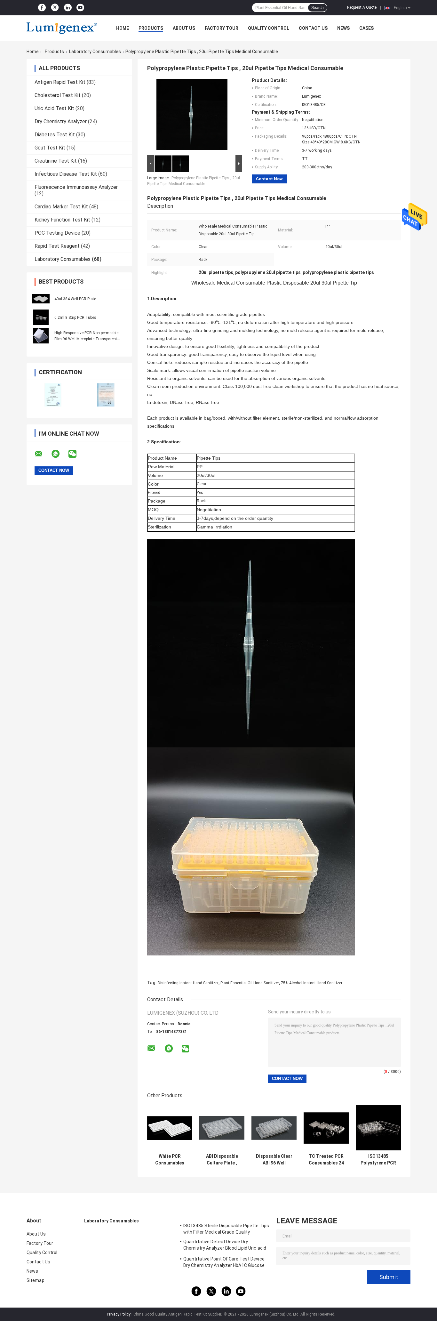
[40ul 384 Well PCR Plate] (41, 298)
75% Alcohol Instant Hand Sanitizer (311, 983)
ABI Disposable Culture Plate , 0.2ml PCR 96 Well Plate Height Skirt (222, 1160)
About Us (184, 28)
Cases (366, 28)
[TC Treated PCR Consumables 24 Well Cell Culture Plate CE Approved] (326, 1127)
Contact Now (269, 178)
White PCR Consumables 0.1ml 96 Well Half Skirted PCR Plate (170, 1160)
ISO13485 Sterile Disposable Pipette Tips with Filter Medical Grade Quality (226, 1229)
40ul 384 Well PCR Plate (75, 299)
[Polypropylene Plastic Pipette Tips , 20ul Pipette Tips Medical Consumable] (192, 115)
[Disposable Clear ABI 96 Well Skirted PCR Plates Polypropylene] (274, 1127)
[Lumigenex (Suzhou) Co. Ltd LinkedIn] (68, 8)
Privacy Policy (119, 1314)
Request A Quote (362, 7)
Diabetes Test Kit (55, 135)
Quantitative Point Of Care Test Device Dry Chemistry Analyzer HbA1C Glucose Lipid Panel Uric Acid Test (224, 1263)
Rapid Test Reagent (57, 246)
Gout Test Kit (50, 148)
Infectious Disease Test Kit (66, 174)
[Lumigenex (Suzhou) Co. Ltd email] (43, 454)
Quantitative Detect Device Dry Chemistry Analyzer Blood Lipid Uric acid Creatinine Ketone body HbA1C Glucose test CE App (224, 1246)
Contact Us (313, 28)
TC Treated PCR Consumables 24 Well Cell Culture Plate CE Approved (326, 1160)
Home (122, 28)
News (343, 28)
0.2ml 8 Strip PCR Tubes (75, 317)
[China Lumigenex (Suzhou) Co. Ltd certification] (53, 395)
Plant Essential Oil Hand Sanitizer (249, 983)
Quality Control (268, 28)
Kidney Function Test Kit (62, 220)
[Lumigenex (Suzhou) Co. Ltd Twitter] (55, 7)
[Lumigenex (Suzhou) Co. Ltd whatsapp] (60, 454)
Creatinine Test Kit (56, 161)
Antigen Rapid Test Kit (60, 82)
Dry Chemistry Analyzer (61, 121)
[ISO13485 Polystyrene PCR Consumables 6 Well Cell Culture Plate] (378, 1127)
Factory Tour (221, 28)
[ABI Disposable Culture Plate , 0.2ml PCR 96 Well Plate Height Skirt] (221, 1127)
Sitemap (35, 1280)
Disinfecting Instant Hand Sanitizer (188, 983)
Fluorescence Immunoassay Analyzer (76, 187)
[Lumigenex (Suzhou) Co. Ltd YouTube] (80, 8)
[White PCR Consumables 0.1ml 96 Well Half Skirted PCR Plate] (169, 1127)
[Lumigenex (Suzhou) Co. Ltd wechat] (76, 454)
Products (151, 28)
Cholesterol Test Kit (58, 95)
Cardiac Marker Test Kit (61, 207)
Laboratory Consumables (95, 51)
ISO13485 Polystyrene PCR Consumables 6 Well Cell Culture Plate (378, 1160)
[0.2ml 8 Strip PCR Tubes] (41, 317)
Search (317, 7)
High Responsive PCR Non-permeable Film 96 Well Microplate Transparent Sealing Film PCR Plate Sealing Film (86, 339)
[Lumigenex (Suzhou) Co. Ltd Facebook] (42, 8)
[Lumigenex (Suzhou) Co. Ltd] (62, 28)
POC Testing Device (57, 233)
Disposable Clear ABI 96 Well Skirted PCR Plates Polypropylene (274, 1160)
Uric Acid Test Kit (54, 108)
